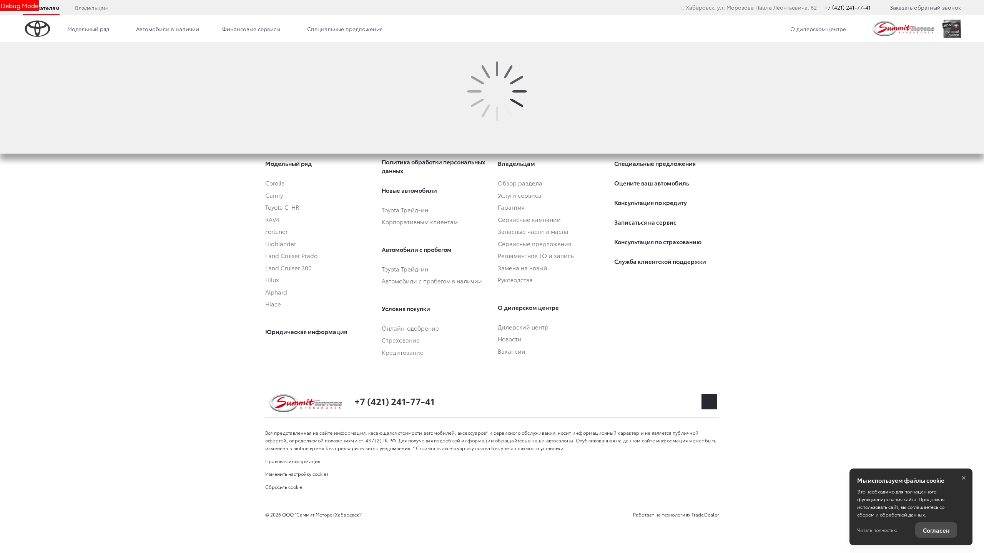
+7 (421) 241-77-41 (847, 7)
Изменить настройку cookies (297, 473)
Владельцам (91, 8)
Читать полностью (877, 530)
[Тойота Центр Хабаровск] (903, 28)
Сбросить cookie (283, 486)
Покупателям (41, 8)
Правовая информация (293, 461)
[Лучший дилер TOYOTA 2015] (951, 29)
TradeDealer (705, 514)
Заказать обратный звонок (925, 7)
